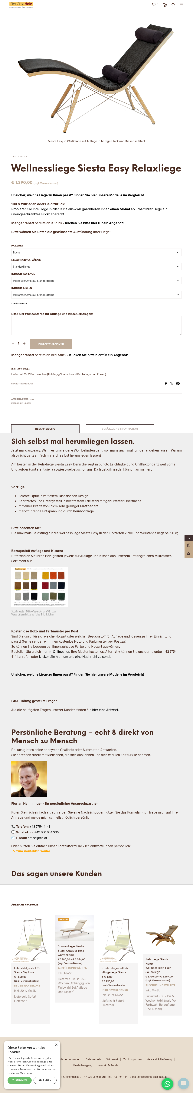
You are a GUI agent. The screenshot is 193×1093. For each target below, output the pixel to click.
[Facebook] (167, 384)
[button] (155, 4)
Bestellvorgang (83, 1065)
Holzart (17, 246)
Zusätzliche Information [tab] (120, 429)
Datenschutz (93, 1059)
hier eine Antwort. (105, 710)
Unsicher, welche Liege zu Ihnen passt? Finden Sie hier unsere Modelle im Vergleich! (77, 195)
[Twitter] (173, 384)
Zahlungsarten (132, 1059)
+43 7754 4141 (39, 826)
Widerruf (112, 1059)
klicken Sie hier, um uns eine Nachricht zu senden (76, 656)
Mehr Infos (26, 1073)
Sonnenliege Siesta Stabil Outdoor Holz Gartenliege (71, 950)
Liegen (23, 156)
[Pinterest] (179, 384)
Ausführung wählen (72, 968)
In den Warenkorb (51, 344)
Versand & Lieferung (159, 1059)
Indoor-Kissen (21, 288)
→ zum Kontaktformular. (31, 851)
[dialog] (32, 1065)
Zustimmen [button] (19, 1080)
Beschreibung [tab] (45, 429)
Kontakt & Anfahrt (109, 1065)
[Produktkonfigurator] (189, 554)
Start (14, 156)
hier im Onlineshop (56, 651)
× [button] (56, 1044)
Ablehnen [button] (44, 1080)
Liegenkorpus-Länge (26, 260)
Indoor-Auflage (23, 274)
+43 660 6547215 (46, 832)
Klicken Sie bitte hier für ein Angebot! (94, 223)
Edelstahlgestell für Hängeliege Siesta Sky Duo (115, 972)
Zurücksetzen (19, 303)
